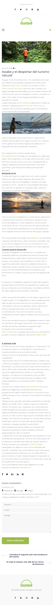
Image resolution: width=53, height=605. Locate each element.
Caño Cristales (22, 85)
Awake (38, 231)
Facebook (8, 491)
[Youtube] (38, 9)
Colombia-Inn (25, 467)
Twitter (30, 491)
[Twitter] (21, 9)
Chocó (16, 88)
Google (20, 491)
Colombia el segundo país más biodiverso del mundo (28, 556)
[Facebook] (15, 9)
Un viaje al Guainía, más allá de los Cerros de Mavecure (25, 563)
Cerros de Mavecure (32, 106)
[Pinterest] (32, 9)
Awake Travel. (41, 335)
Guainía (25, 103)
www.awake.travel (10, 156)
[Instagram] (26, 9)
